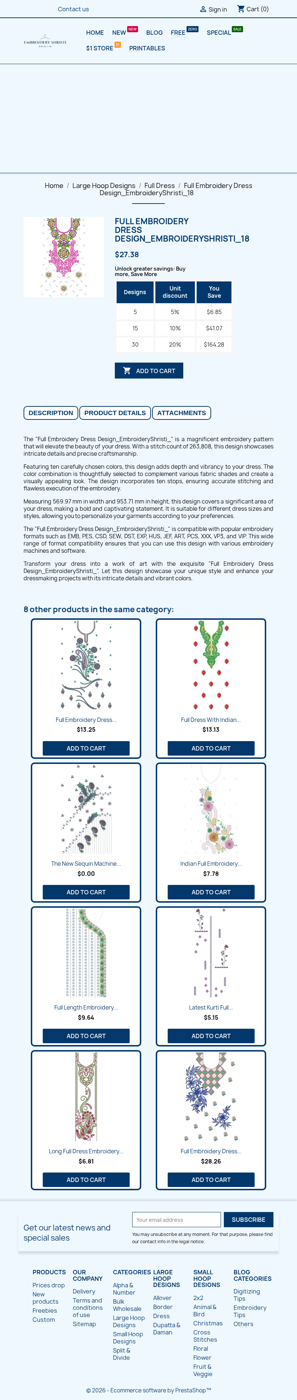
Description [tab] (51, 413)
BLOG (154, 33)
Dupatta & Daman (166, 1328)
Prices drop (49, 1285)
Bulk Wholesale (127, 1305)
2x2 (198, 1298)
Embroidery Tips (250, 1311)
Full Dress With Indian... (211, 720)
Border (163, 1307)
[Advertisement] (148, 118)
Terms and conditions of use (88, 1307)
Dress (161, 1316)
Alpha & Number (124, 1288)
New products (46, 1297)
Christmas (208, 1323)
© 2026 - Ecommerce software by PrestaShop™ (148, 1390)
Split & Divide (121, 1354)
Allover (162, 1298)
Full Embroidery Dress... (86, 720)
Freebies (45, 1311)
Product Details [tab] (115, 413)
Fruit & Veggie (203, 1370)
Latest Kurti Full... (211, 1007)
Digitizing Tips (247, 1295)
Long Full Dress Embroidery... (86, 1151)
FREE (179, 33)
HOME (95, 33)
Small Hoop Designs (128, 1337)
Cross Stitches (205, 1335)
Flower (202, 1358)
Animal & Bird (205, 1310)
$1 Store (100, 48)
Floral (200, 1349)
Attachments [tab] (181, 413)
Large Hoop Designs (129, 1321)
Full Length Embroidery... (86, 1007)
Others (244, 1324)
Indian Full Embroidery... (211, 864)
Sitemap (84, 1324)
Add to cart (149, 370)
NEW (119, 33)
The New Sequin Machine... (86, 864)
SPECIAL (219, 33)
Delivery (84, 1291)
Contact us (73, 9)
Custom (44, 1320)
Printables (147, 48)
